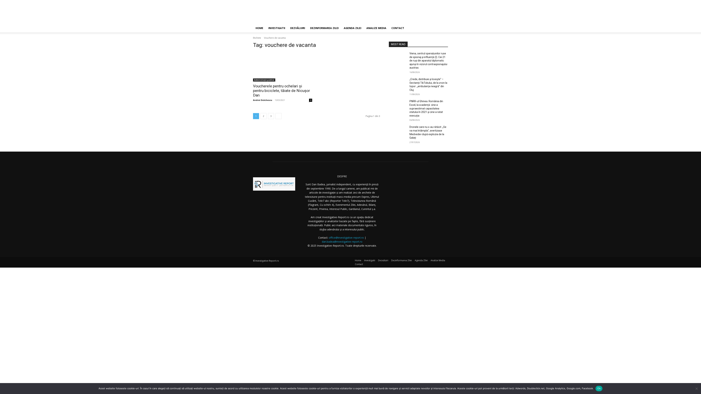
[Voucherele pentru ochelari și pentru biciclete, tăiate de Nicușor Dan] (282, 67)
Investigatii (276, 28)
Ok (599, 388)
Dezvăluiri (297, 28)
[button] (443, 28)
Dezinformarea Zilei (324, 28)
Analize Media (376, 28)
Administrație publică (264, 80)
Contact (397, 28)
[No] (696, 388)
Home (259, 28)
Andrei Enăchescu (262, 100)
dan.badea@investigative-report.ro (342, 241)
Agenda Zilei (352, 28)
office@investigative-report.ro (346, 237)
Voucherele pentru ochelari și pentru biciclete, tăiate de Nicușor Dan (281, 90)
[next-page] (278, 116)
